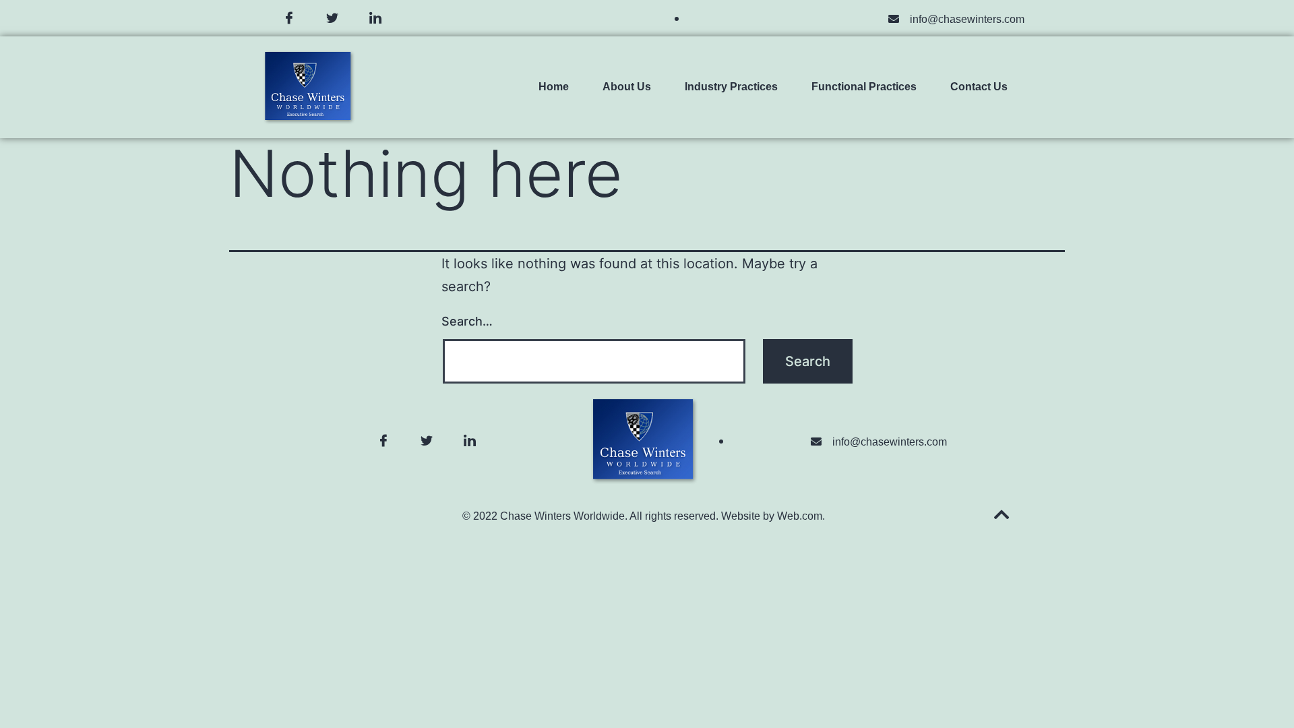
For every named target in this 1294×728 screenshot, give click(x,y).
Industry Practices (731, 86)
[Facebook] (289, 18)
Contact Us (979, 86)
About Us (627, 86)
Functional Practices (864, 86)
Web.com (799, 516)
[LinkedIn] (375, 18)
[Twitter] (332, 18)
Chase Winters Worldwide (562, 516)
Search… (467, 321)
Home (553, 86)
